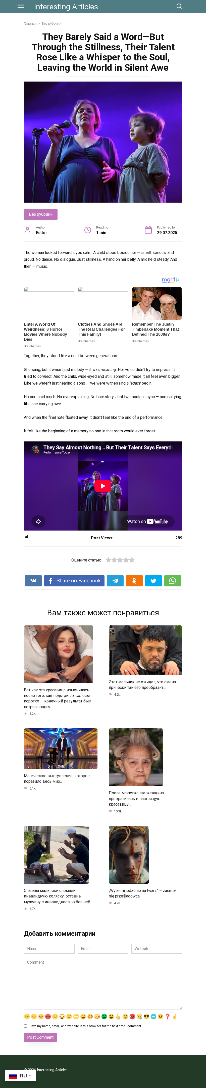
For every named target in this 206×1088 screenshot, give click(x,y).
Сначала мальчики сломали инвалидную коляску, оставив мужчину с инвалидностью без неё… (58, 896)
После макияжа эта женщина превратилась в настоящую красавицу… (136, 799)
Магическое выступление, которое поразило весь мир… (57, 778)
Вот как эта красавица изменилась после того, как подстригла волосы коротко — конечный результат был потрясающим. (57, 698)
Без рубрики (41, 214)
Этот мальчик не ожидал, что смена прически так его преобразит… (142, 685)
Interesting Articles (66, 6)
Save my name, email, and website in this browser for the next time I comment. (86, 1026)
